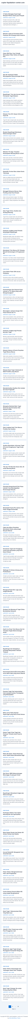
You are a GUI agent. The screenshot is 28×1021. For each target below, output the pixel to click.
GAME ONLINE (6, 11)
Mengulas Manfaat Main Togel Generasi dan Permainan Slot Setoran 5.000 (12, 407)
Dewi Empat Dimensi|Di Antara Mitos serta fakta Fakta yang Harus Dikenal (14, 672)
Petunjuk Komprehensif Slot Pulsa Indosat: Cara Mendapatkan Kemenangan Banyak (13, 488)
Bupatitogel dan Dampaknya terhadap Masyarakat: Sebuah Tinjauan (12, 650)
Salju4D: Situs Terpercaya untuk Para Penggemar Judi (12, 930)
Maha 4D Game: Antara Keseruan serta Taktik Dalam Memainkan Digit (13, 754)
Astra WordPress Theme (14, 1018)
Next (14, 1009)
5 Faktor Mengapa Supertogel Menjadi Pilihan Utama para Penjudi (13, 14)
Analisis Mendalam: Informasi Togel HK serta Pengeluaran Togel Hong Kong (13, 447)
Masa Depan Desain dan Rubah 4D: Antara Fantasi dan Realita (13, 833)
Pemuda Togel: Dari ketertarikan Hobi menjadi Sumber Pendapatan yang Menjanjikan (13, 693)
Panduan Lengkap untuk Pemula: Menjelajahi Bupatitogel (12, 231)
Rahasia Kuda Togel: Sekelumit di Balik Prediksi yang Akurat (13, 370)
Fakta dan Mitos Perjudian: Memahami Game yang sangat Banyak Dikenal (12, 529)
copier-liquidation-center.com (13, 3)
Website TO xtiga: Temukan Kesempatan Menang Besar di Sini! (13, 152)
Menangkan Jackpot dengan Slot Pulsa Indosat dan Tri (13, 311)
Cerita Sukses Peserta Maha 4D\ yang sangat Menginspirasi (12, 892)
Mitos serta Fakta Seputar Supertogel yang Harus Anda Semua (14, 713)
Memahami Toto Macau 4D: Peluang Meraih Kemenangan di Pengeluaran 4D (13, 252)
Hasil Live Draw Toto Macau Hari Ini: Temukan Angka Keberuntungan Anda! (14, 630)
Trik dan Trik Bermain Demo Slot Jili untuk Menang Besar (13, 467)
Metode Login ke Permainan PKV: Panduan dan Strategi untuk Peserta (14, 34)
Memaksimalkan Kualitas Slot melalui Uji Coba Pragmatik (14, 388)
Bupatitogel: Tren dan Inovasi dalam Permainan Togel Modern (13, 95)
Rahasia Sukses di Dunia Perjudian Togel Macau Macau (13, 351)
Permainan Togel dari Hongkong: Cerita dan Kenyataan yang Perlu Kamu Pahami (13, 550)
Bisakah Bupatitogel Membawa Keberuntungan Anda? (12, 132)
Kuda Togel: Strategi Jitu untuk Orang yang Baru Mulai (12, 989)
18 (18, 1006)
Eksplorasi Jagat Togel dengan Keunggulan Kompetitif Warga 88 (13, 949)
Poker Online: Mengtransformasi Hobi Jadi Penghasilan (12, 872)
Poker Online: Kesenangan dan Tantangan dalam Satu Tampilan (12, 969)
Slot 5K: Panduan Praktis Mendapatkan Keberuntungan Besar (13, 75)
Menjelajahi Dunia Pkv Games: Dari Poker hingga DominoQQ (13, 508)
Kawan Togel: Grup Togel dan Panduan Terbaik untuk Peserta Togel (12, 734)
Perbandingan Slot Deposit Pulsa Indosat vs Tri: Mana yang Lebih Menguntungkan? (13, 291)
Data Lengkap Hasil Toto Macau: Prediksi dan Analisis (12, 428)
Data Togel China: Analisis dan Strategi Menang (12, 211)
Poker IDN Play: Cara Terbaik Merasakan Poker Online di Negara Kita (13, 55)
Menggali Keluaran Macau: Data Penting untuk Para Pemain (12, 192)
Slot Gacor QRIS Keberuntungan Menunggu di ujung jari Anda (12, 774)
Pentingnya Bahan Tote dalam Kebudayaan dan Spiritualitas (12, 813)
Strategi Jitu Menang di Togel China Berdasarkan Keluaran (13, 610)
